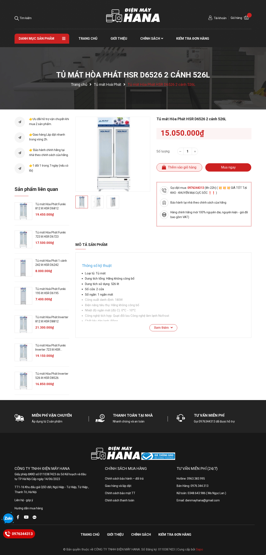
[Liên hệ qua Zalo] (8, 518)
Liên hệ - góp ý (24, 500)
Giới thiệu (115, 535)
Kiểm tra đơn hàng (174, 535)
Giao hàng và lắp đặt (118, 485)
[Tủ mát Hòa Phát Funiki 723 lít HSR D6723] (23, 239)
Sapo (199, 549)
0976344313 (196, 187)
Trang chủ (90, 535)
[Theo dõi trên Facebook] (18, 517)
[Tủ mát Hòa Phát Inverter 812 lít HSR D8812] (23, 324)
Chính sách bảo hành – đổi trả (124, 478)
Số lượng (163, 151)
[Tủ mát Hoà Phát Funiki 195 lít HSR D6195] (23, 296)
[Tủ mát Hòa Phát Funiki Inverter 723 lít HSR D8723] (23, 352)
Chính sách (141, 535)
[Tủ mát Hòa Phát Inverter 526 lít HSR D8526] (23, 380)
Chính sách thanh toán (119, 500)
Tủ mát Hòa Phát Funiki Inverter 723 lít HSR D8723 (50, 349)
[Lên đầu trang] (259, 535)
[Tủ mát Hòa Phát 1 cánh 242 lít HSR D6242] (23, 267)
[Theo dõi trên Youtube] (26, 517)
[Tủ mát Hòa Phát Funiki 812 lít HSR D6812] (23, 211)
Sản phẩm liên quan (36, 189)
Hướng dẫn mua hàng (29, 508)
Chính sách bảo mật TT (120, 493)
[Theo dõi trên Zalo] (34, 517)
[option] (112, 154)
